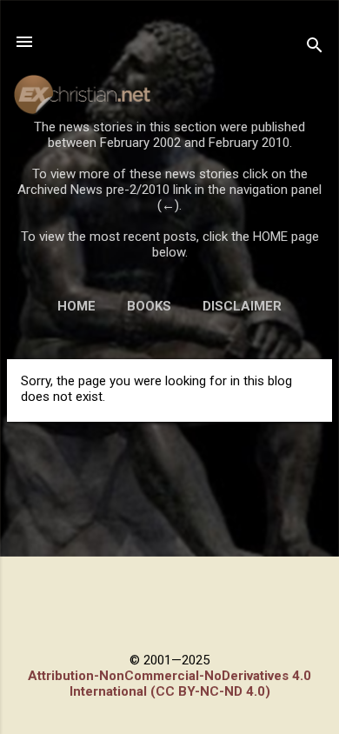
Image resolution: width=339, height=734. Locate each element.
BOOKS (149, 306)
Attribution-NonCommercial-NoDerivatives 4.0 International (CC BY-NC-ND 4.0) (169, 683)
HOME (76, 306)
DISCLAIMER (242, 306)
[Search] (314, 47)
